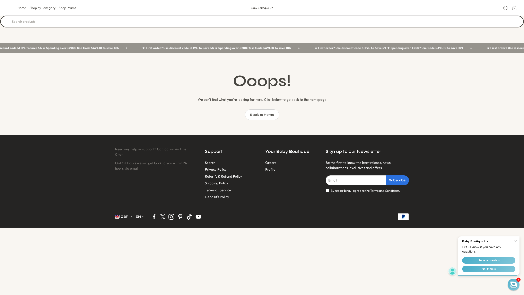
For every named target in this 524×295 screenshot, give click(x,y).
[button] (9, 8)
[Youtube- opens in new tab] (198, 217)
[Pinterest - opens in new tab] (180, 217)
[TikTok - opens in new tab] (189, 217)
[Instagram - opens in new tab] (171, 217)
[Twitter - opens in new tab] (162, 216)
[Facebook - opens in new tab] (154, 217)
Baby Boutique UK (262, 8)
